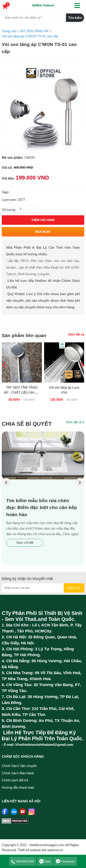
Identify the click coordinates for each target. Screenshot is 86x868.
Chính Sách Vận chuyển (19, 766)
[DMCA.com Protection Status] (15, 822)
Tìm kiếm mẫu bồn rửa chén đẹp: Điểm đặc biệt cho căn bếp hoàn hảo (41, 507)
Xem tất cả (76, 334)
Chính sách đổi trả (15, 780)
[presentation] (6, 482)
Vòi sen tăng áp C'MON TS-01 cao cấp (39, 48)
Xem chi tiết (24, 542)
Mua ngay (42, 231)
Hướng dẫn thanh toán (18, 787)
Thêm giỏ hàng (43, 220)
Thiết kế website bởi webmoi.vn (40, 850)
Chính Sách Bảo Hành (18, 773)
